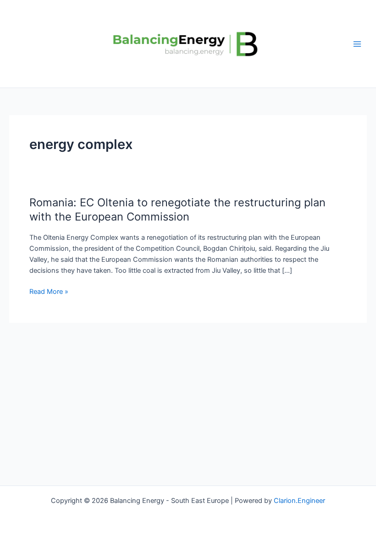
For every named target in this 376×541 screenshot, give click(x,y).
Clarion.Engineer (299, 501)
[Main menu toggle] (357, 44)
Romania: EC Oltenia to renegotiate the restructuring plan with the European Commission (177, 209)
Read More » (48, 291)
